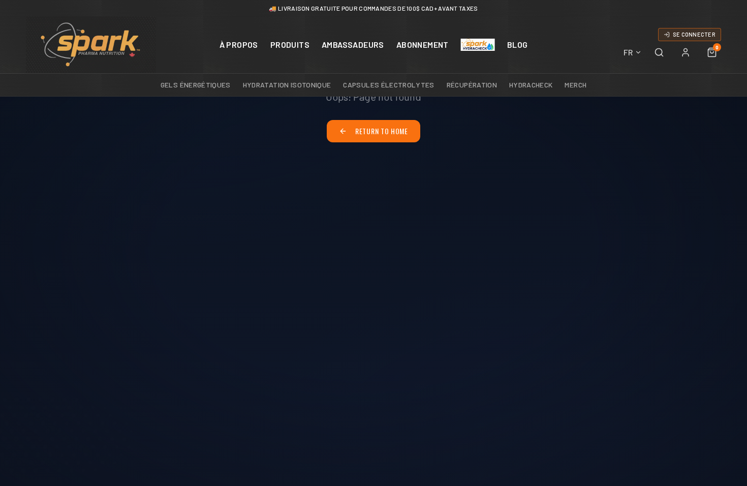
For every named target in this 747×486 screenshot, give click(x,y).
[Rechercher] (659, 52)
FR (628, 52)
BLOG (517, 44)
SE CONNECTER (694, 34)
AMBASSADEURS (353, 44)
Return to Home (381, 131)
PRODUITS (289, 44)
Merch (575, 84)
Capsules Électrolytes (388, 84)
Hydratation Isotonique (287, 84)
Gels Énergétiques (196, 84)
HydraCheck (531, 84)
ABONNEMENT (422, 44)
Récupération (472, 84)
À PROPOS (239, 44)
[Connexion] (685, 52)
